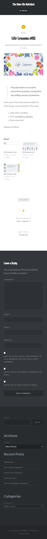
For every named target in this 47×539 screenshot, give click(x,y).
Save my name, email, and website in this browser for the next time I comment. (23, 359)
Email (7, 327)
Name (7, 314)
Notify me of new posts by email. (21, 385)
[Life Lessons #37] (30, 146)
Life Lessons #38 (10, 174)
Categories (8, 503)
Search (6, 417)
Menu (24, 11)
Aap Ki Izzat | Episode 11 (13, 472)
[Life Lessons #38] (12, 168)
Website (8, 340)
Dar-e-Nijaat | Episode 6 (13, 467)
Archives (7, 442)
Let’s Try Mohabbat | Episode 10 (16, 483)
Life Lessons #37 (28, 152)
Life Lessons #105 (10, 152)
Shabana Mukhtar (20, 45)
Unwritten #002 (10, 478)
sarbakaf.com (23, 533)
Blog (23, 33)
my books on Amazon (24, 116)
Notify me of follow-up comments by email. (23, 373)
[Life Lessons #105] (12, 146)
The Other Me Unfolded (23, 4)
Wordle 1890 (8, 462)
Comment (9, 279)
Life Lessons (23, 199)
